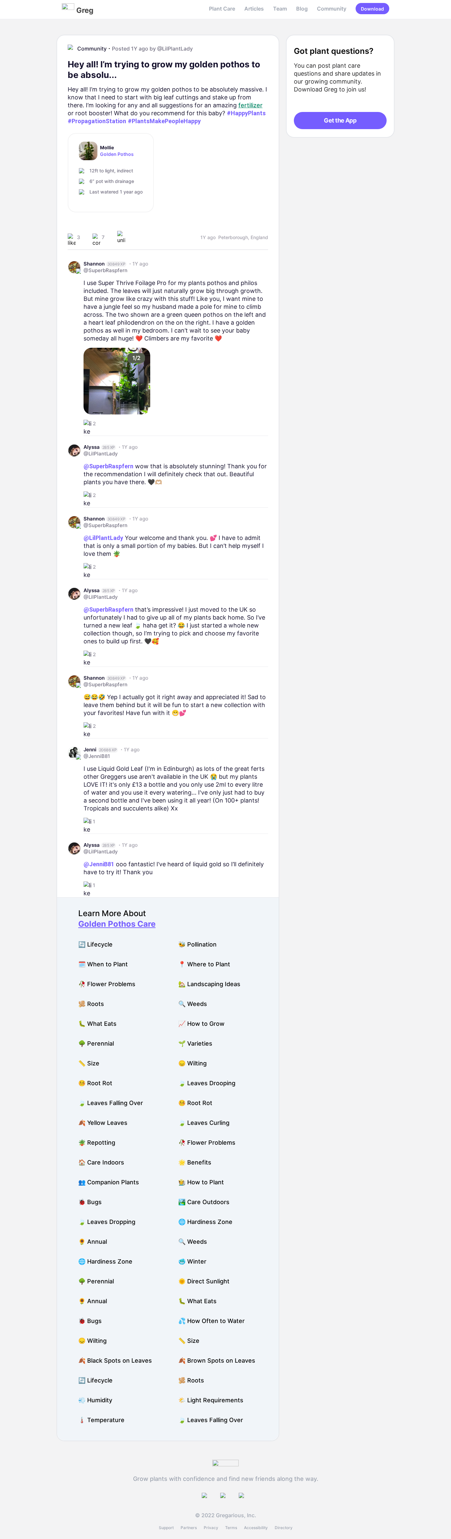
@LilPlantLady (175, 48)
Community (331, 8)
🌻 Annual (92, 1241)
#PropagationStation (97, 121)
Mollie (107, 147)
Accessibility (256, 1527)
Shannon (94, 264)
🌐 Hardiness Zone (205, 1221)
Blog (302, 8)
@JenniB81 (97, 756)
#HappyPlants (246, 113)
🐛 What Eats (97, 1023)
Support (166, 1527)
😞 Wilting (192, 1063)
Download (372, 9)
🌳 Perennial (96, 1043)
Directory (284, 1527)
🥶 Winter (192, 1261)
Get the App (340, 120)
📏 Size (88, 1063)
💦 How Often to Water (211, 1320)
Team (280, 8)
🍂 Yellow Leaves (102, 1122)
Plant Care (222, 8)
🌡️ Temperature (101, 1419)
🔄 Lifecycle (95, 944)
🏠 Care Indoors (101, 1162)
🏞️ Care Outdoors (203, 1202)
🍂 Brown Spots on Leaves (216, 1360)
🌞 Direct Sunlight (203, 1281)
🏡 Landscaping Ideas (209, 984)
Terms (231, 1527)
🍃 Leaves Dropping (106, 1221)
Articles (254, 8)
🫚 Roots (91, 1003)
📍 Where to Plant (204, 964)
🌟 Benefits (194, 1162)
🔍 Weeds (192, 1003)
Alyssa (92, 447)
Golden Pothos (117, 154)
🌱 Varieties (195, 1043)
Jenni (90, 749)
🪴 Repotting (96, 1142)
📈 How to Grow (201, 1023)
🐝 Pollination (197, 944)
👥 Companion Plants (108, 1182)
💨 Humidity (95, 1400)
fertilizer (250, 105)
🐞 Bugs (90, 1202)
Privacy (211, 1527)
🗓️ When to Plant (103, 964)
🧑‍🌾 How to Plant (201, 1182)
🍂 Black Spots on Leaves (115, 1360)
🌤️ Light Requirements (210, 1400)
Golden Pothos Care (117, 924)
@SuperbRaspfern (105, 270)
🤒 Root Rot (95, 1083)
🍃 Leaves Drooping (206, 1083)
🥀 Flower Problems (106, 984)
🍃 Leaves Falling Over (110, 1102)
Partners (189, 1527)
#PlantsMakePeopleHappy (164, 121)
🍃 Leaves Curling (203, 1122)
